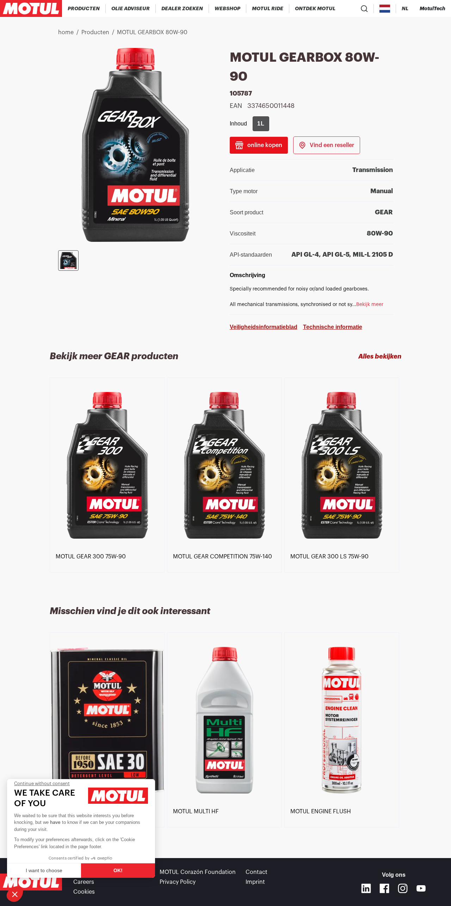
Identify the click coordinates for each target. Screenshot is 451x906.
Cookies (84, 892)
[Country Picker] (385, 9)
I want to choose (44, 870)
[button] (14, 894)
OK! (118, 870)
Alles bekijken (379, 356)
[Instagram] (403, 888)
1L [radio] (261, 124)
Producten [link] (95, 32)
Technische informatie (332, 327)
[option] (108, 465)
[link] (227, 8)
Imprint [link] (255, 882)
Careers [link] (83, 882)
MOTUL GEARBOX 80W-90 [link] (152, 32)
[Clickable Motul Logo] (31, 8)
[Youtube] (421, 888)
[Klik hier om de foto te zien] (68, 260)
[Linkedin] (366, 888)
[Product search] (364, 8)
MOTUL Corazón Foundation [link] (198, 872)
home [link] (66, 32)
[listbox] (225, 483)
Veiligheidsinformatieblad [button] (263, 327)
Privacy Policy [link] (178, 882)
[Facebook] (384, 888)
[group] (261, 123)
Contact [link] (256, 872)
